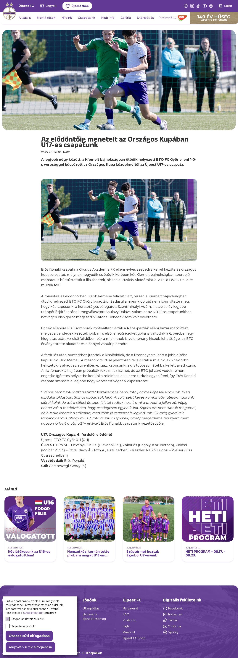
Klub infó (129, 620)
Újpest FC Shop (134, 638)
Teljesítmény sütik (23, 626)
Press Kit (129, 632)
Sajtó (126, 626)
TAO (126, 614)
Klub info (108, 18)
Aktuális (25, 18)
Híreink (66, 18)
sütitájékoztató (33, 612)
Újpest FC (26, 6)
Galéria (125, 18)
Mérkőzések (46, 18)
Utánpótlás (145, 18)
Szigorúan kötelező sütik (28, 619)
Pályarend (130, 608)
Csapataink (86, 18)
